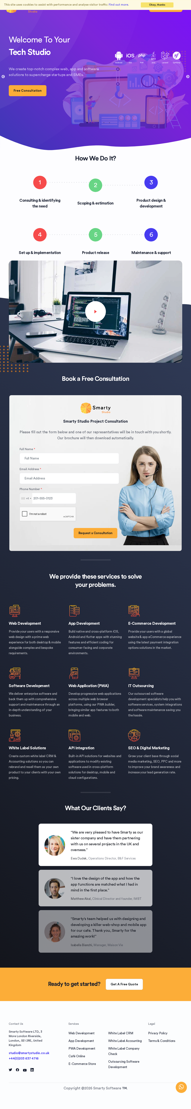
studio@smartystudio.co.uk (29, 1053)
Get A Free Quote (124, 984)
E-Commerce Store (82, 1063)
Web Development (25, 623)
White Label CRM (120, 1033)
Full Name (27, 449)
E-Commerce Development (152, 623)
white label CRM (42, 756)
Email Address (30, 469)
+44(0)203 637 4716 (23, 1058)
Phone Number (31, 489)
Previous (3, 77)
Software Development (29, 686)
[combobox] (26, 498)
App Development (84, 623)
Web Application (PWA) (88, 686)
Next (188, 77)
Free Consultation (28, 90)
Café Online (76, 1056)
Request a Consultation (96, 533)
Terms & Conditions (161, 1041)
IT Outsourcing (141, 686)
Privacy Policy (157, 1033)
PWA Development (81, 1048)
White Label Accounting (125, 1041)
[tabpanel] (95, 74)
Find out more (118, 4)
